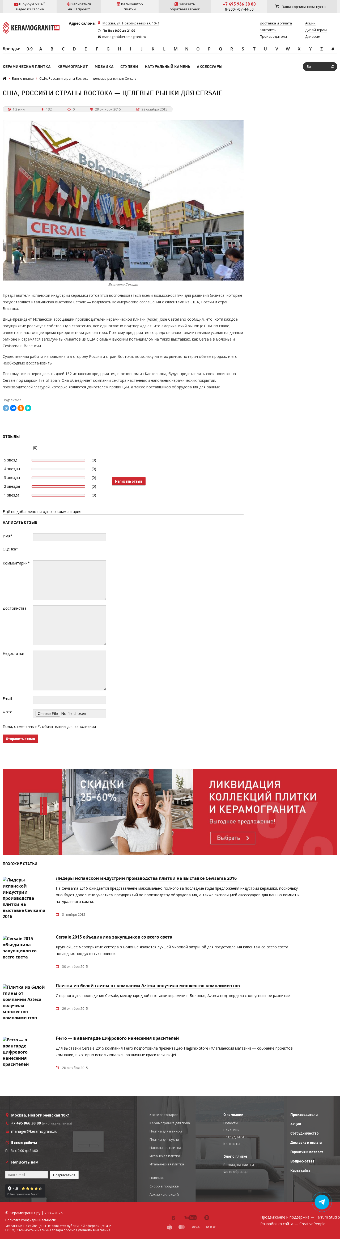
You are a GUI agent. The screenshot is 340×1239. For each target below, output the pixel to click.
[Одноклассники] (21, 408)
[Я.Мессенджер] (28, 408)
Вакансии (231, 1129)
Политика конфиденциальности (30, 1220)
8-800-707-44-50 (239, 9)
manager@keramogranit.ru (124, 36)
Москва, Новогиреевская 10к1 (40, 1115)
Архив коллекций (164, 1194)
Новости (230, 1123)
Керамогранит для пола (170, 1123)
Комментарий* (16, 563)
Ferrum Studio (328, 1217)
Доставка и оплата (306, 1142)
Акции (295, 1124)
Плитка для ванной (166, 1131)
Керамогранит (72, 66)
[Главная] (4, 78)
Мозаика (104, 66)
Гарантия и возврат (306, 1151)
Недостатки (13, 653)
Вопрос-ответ (302, 1161)
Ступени (129, 66)
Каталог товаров (164, 1114)
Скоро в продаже (164, 1186)
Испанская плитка (165, 1155)
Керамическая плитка (27, 66)
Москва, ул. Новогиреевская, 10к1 (131, 23)
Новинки (157, 1178)
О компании (233, 1114)
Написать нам (25, 1162)
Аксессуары (209, 66)
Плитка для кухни (164, 1139)
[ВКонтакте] (13, 408)
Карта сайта (300, 1170)
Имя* (7, 535)
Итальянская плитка (167, 1164)
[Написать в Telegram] (322, 1202)
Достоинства (15, 608)
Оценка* (10, 548)
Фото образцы (235, 1171)
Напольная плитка (165, 1147)
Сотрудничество (304, 1133)
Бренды (11, 49)
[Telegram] (6, 408)
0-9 (30, 49)
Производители (304, 1114)
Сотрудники (233, 1136)
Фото (7, 711)
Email (7, 698)
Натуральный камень (167, 66)
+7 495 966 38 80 (239, 4)
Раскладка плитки (238, 1164)
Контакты (231, 1143)
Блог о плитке (235, 1156)
